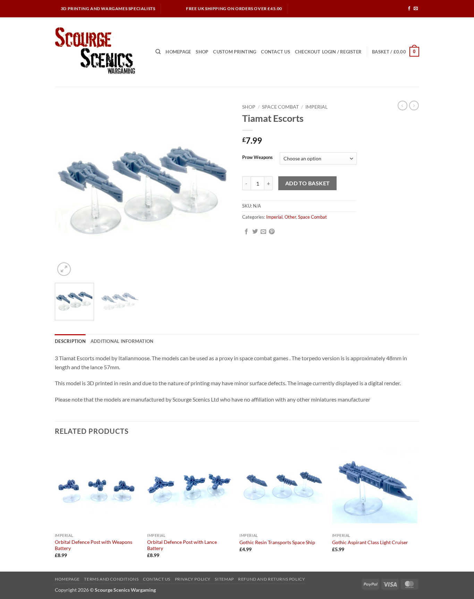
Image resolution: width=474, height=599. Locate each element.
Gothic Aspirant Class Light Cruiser (370, 542)
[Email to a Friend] (263, 232)
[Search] (158, 51)
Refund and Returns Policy (271, 579)
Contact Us (275, 51)
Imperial (316, 107)
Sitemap (224, 579)
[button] (342, 52)
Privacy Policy (193, 579)
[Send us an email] (416, 8)
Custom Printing (234, 51)
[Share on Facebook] (246, 232)
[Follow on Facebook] (409, 8)
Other (290, 217)
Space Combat (280, 107)
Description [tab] (70, 341)
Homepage (178, 51)
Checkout (307, 51)
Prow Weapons (257, 157)
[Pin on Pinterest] (271, 232)
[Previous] (67, 189)
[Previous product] (414, 105)
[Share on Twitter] (255, 232)
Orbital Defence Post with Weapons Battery (93, 545)
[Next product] (402, 105)
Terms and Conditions (111, 579)
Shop (202, 51)
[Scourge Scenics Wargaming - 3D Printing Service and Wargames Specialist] (100, 52)
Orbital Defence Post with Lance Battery (182, 545)
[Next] (219, 189)
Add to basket (307, 183)
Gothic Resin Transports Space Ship (277, 542)
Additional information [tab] (122, 341)
